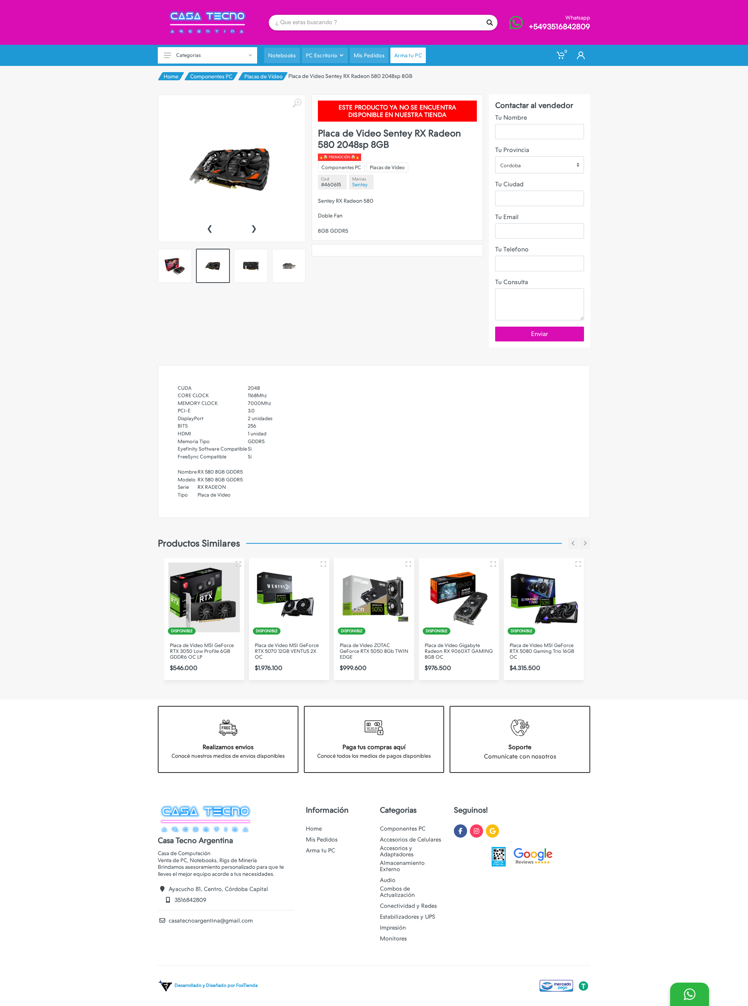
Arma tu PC (320, 850)
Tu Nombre (511, 117)
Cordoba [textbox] (510, 165)
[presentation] (209, 228)
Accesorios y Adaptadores (396, 851)
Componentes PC (211, 76)
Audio (387, 880)
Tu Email (507, 217)
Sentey (360, 184)
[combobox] (539, 164)
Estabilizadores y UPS (407, 917)
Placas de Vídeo (263, 76)
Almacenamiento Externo (402, 866)
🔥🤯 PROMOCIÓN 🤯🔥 (339, 157)
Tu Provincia (512, 150)
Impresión (393, 928)
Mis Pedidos (321, 839)
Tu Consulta (511, 282)
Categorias (188, 55)
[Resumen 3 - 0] (238, 564)
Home (171, 76)
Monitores (393, 938)
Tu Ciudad (509, 184)
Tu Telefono (512, 249)
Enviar (539, 334)
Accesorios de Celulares (410, 839)
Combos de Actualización (397, 892)
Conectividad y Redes (408, 906)
